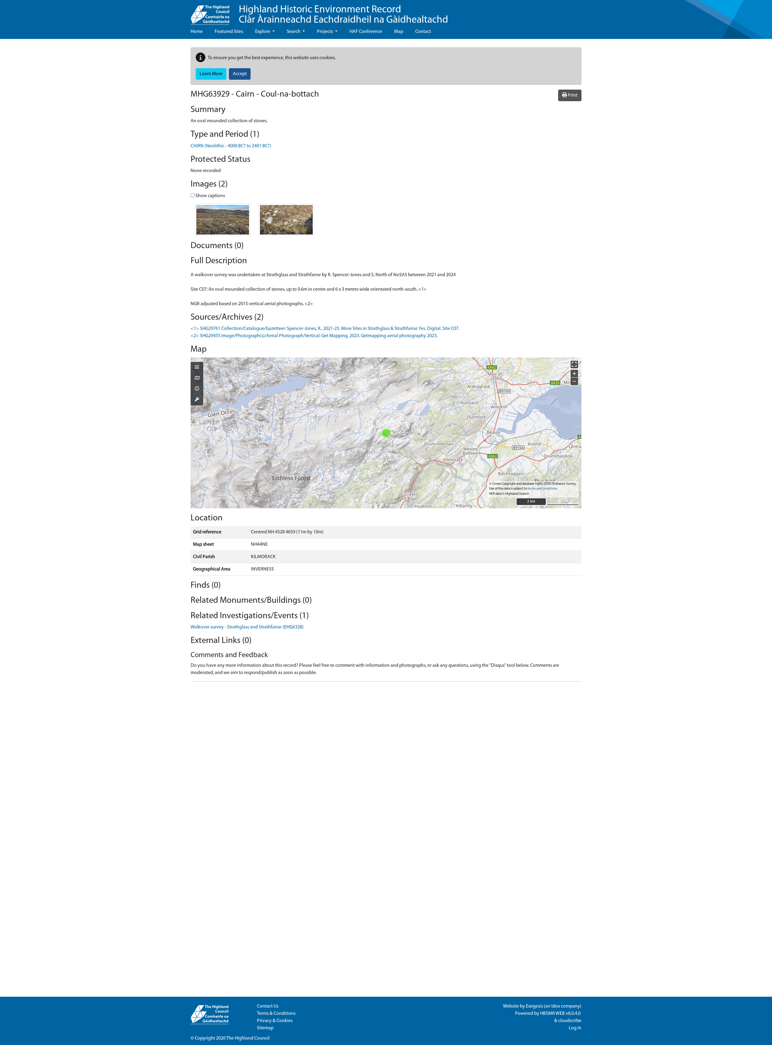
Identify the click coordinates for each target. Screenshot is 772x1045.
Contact (423, 31)
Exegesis (534, 1006)
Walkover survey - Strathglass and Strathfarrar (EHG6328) (247, 627)
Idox (555, 1006)
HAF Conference (366, 31)
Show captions (210, 195)
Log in (575, 1028)
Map (398, 31)
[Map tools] (197, 400)
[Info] (197, 389)
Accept (240, 74)
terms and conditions (542, 489)
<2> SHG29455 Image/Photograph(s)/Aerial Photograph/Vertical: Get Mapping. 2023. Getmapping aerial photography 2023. (314, 336)
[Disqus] (386, 761)
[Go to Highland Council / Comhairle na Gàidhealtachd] (210, 12)
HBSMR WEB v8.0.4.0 (560, 1013)
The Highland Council (248, 1038)
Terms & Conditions (276, 1013)
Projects (325, 31)
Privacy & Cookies (275, 1020)
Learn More (211, 74)
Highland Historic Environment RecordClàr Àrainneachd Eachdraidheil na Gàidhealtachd (343, 15)
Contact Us (267, 1006)
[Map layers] (197, 367)
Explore (263, 31)
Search (294, 31)
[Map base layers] (197, 378)
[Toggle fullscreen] (574, 364)
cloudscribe (569, 1020)
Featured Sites (229, 31)
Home (197, 31)
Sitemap (265, 1028)
